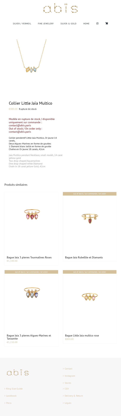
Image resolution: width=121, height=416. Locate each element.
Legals (68, 402)
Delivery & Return (74, 395)
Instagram (70, 375)
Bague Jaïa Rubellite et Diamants (84, 257)
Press (9, 402)
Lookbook (11, 395)
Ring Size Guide (14, 388)
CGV (67, 388)
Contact (68, 368)
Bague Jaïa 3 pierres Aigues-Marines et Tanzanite (29, 337)
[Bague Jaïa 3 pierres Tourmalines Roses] (31, 219)
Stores (68, 382)
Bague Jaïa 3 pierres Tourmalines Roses (29, 257)
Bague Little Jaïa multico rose (82, 335)
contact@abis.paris (20, 125)
